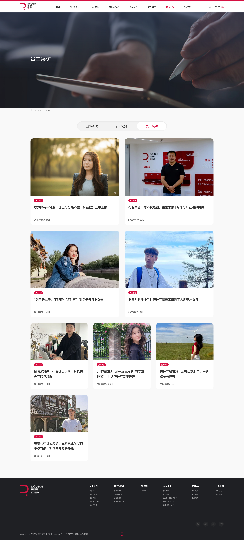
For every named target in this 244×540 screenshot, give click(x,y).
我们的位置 (93, 505)
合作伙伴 (152, 6)
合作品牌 (166, 494)
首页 (58, 6)
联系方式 (219, 491)
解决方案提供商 (119, 501)
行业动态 (195, 494)
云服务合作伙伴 (168, 505)
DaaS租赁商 (118, 494)
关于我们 (95, 6)
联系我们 (188, 6)
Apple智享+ (75, 6)
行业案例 (133, 6)
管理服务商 (117, 498)
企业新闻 (195, 491)
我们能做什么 (94, 494)
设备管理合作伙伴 (169, 501)
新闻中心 (170, 6)
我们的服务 (114, 6)
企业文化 (92, 498)
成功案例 (143, 491)
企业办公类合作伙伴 (170, 498)
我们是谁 (92, 491)
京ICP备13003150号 (54, 534)
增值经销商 (117, 491)
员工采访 (195, 498)
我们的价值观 (94, 501)
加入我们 (219, 494)
